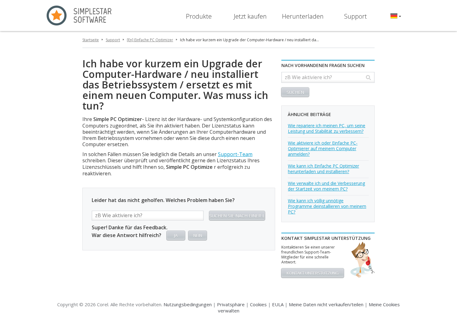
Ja (176, 235)
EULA (278, 304)
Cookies (258, 304)
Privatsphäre (231, 304)
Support (355, 16)
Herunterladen (303, 16)
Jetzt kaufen (250, 16)
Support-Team (235, 154)
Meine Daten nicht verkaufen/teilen (326, 304)
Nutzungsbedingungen (188, 304)
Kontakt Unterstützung (313, 273)
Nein (197, 235)
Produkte (199, 16)
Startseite (90, 40)
